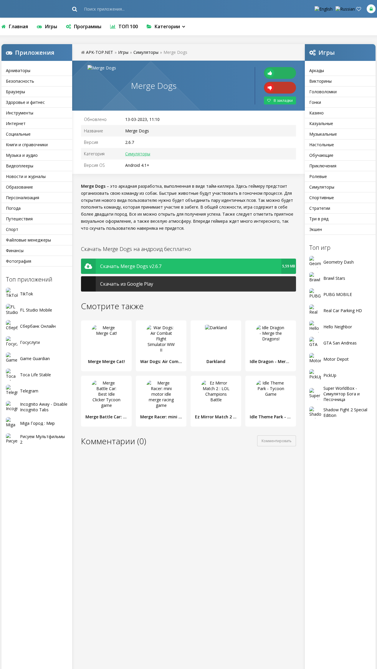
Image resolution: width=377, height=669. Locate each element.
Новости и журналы (26, 176)
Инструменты (19, 113)
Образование (19, 187)
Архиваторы (18, 70)
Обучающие (321, 155)
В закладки (283, 100)
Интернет (16, 123)
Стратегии (319, 208)
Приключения (322, 166)
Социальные (18, 134)
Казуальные (321, 123)
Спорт (12, 229)
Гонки (315, 102)
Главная (18, 26)
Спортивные (321, 197)
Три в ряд (318, 219)
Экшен (315, 229)
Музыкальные (323, 134)
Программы (87, 26)
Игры (51, 26)
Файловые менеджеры (28, 240)
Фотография (18, 261)
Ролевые (318, 176)
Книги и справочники (27, 144)
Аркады (316, 70)
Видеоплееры (19, 166)
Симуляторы (321, 187)
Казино (316, 113)
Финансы (15, 250)
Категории (167, 26)
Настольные (321, 144)
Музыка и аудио (22, 155)
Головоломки (323, 91)
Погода (13, 208)
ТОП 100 (128, 26)
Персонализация (22, 197)
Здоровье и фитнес (25, 102)
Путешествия (19, 219)
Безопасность (20, 81)
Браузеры (15, 91)
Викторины (320, 81)
